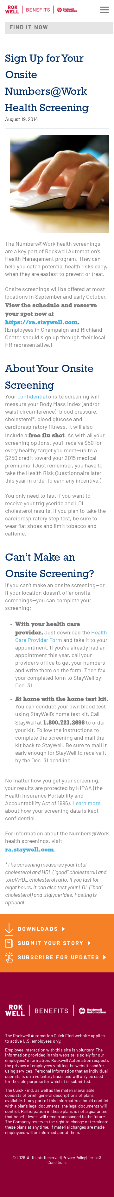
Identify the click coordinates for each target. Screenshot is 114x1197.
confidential (32, 397)
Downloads (39, 929)
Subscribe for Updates (59, 957)
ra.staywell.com (29, 849)
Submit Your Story (52, 943)
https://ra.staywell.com (41, 321)
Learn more (86, 803)
